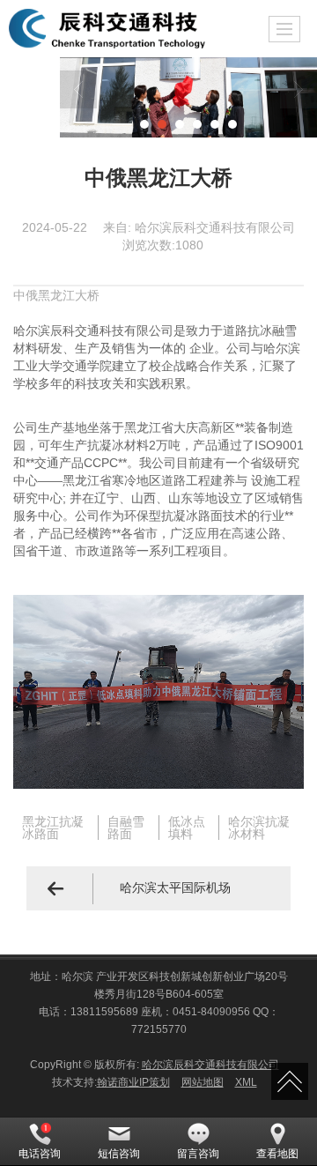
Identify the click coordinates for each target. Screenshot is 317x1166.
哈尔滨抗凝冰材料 (259, 827)
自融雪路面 (125, 827)
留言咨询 (198, 1153)
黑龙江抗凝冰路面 (53, 827)
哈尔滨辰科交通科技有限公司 (210, 1064)
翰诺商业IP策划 (133, 1082)
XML (246, 1082)
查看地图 (277, 1153)
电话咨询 (39, 1153)
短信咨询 (119, 1153)
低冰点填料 (186, 827)
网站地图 (202, 1082)
